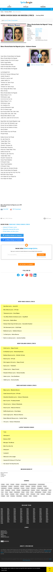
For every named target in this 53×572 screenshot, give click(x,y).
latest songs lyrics (30, 248)
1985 (47, 516)
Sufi (8, 496)
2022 (27, 522)
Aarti (8, 484)
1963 (8, 513)
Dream (28, 488)
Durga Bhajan (24, 484)
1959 (34, 512)
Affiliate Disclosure (5, 536)
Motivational (17, 492)
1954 (2, 512)
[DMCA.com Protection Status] (5, 541)
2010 (2, 520)
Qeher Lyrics (11, 376)
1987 (8, 517)
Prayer (7, 494)
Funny (13, 490)
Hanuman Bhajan (32, 484)
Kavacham (17, 486)
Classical (39, 486)
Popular (25, 6)
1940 (15, 509)
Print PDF (5, 209)
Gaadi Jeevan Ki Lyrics (11, 393)
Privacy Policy (4, 533)
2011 (8, 520)
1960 (40, 512)
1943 (34, 509)
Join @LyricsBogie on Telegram (13, 235)
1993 (47, 517)
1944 (40, 509)
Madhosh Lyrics (12, 331)
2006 (27, 519)
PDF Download (16, 209)
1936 (40, 508)
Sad (38, 494)
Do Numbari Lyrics (13, 351)
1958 (27, 512)
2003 (8, 519)
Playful (36, 35)
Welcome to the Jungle (9, 456)
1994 (2, 518)
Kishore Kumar (38, 30)
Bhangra (28, 486)
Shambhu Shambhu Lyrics (15, 397)
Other (28, 492)
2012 (15, 520)
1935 (34, 508)
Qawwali (12, 494)
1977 (47, 514)
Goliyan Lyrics (11, 369)
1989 (21, 517)
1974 (27, 514)
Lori (2, 492)
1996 (15, 518)
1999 (34, 518)
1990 (27, 517)
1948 (15, 511)
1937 (47, 508)
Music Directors (4, 472)
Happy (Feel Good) (25, 490)
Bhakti (3, 484)
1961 (47, 512)
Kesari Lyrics (11, 407)
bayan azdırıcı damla (12, 501)
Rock (28, 494)
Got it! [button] (50, 569)
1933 (21, 508)
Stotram (25, 496)
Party (32, 492)
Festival (46, 488)
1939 (8, 509)
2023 (34, 522)
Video (9, 20)
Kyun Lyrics (9, 365)
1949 (21, 511)
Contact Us (3, 535)
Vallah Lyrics (11, 379)
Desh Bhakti (16, 488)
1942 (27, 509)
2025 (47, 522)
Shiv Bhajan (19, 496)
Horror (38, 490)
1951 (34, 511)
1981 (21, 516)
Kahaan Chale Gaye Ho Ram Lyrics (17, 323)
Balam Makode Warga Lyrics (15, 418)
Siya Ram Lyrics (10, 306)
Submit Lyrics (4, 530)
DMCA (2, 534)
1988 (15, 517)
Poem (50, 492)
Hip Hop (33, 490)
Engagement (40, 488)
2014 (27, 520)
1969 (47, 513)
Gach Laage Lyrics (13, 414)
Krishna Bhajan (41, 484)
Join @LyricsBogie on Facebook (13, 240)
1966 (27, 513)
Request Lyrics (4, 532)
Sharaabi (48, 494)
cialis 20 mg (2, 501)
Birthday (33, 486)
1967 (34, 513)
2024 (40, 522)
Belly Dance (4, 488)
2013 (21, 520)
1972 (15, 514)
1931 (8, 508)
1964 (15, 513)
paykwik (19, 501)
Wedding (13, 496)
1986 (2, 517)
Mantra (22, 486)
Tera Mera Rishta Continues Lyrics (15, 316)
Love (7, 492)
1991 (34, 517)
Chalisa (10, 486)
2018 (2, 522)
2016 (40, 520)
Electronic (33, 488)
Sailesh (37, 33)
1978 (2, 516)
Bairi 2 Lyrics (11, 400)
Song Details (15, 20)
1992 (40, 517)
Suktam (35, 496)
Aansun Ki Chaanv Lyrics (10, 227)
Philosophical (38, 492)
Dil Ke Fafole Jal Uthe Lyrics (10, 231)
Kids (50, 490)
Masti (11, 492)
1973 (21, 514)
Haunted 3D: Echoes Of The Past (12, 460)
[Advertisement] (13, 192)
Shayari (3, 496)
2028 (27, 523)
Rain (17, 494)
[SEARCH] (51, 9)
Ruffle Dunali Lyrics (12, 411)
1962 (2, 513)
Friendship (8, 490)
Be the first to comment (26, 264)
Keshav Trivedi (38, 31)
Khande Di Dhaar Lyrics (14, 372)
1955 (8, 512)
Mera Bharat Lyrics (10, 309)
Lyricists (2, 476)
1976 (40, 514)
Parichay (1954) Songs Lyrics (19, 224)
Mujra (23, 492)
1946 (2, 511)
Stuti (30, 496)
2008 (40, 519)
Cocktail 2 (6, 453)
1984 (40, 516)
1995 (8, 518)
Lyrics (6, 20)
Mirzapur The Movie (8, 442)
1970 (2, 514)
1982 (27, 516)
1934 (27, 508)
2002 (2, 519)
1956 (15, 512)
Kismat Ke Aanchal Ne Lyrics (11, 229)
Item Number (44, 490)
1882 (2, 508)
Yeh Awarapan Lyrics (12, 327)
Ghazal (18, 490)
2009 (47, 519)
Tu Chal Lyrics (11, 334)
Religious (22, 494)
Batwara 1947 (7, 439)
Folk (2, 490)
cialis (7, 501)
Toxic (4, 432)
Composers (3, 475)
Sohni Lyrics (10, 348)
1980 (15, 516)
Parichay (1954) (38, 28)
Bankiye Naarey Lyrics (14, 355)
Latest (9, 6)
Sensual (43, 494)
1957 (21, 512)
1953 (47, 511)
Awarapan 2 (6, 435)
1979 (8, 516)
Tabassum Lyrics (11, 313)
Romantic (33, 494)
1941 (21, 509)
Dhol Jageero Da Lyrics (13, 362)
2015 (34, 520)
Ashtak (12, 484)
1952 (40, 511)
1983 (34, 516)
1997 (21, 518)
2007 (34, 519)
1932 (15, 508)
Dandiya (10, 488)
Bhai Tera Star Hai (8, 446)
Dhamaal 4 (6, 449)
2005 (21, 519)
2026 (2, 523)
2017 (47, 520)
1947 (8, 511)
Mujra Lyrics (11, 390)
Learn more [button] (4, 570)
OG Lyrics (11, 421)
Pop (2, 494)
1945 (47, 509)
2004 (15, 519)
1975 (34, 514)
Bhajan (17, 484)
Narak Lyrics (9, 358)
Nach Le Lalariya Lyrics (14, 338)
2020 (15, 522)
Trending (43, 6)
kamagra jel (24, 501)
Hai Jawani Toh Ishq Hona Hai (11, 463)
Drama (23, 488)
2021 (21, 522)
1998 (27, 518)
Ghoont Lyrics (12, 404)
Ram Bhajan (4, 486)
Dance (45, 486)
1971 (8, 514)
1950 (27, 511)
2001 (47, 518)
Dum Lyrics (10, 320)
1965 (21, 513)
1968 (40, 513)
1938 (2, 509)
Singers (2, 474)
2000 (40, 518)
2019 (8, 522)
